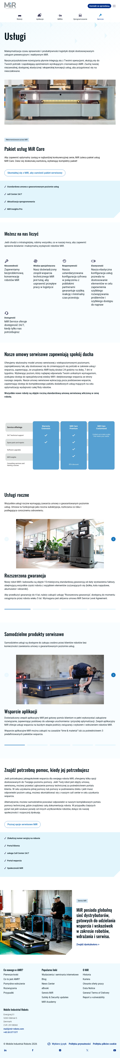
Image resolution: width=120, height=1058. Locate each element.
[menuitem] (20, 17)
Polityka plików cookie (104, 1043)
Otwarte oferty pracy (93, 983)
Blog (44, 979)
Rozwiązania (10, 988)
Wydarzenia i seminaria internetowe (60, 974)
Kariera (86, 979)
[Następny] (113, 539)
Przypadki (9, 992)
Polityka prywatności (80, 1043)
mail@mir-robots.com (14, 1029)
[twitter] (87, 1050)
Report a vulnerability (94, 997)
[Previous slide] (11, 17)
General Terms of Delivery (96, 992)
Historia (87, 974)
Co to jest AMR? (12, 979)
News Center (48, 983)
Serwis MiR (47, 992)
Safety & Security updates (55, 997)
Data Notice (89, 988)
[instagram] (60, 1050)
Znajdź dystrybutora (86, 944)
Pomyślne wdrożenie (14, 983)
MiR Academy (49, 1001)
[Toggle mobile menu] (113, 6)
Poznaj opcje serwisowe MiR (22, 824)
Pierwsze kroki (11, 974)
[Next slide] (108, 17)
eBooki (45, 988)
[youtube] (114, 1050)
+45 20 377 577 (11, 1032)
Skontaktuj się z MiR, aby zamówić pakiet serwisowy (34, 172)
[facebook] (33, 1050)
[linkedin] (5, 1050)
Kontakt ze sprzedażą (99, 6)
